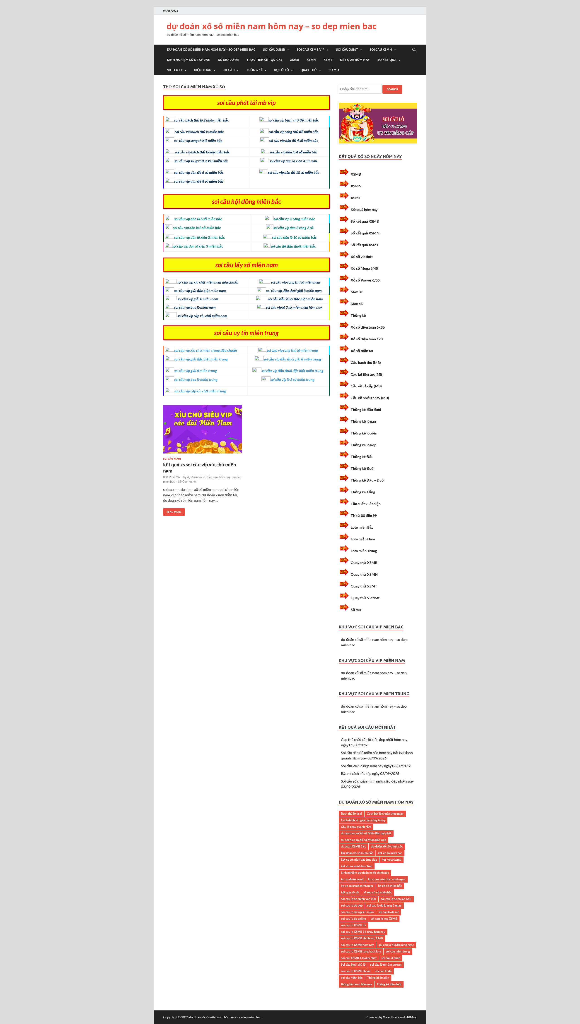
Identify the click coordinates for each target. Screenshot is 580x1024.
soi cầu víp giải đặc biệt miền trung (201, 359)
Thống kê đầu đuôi (366, 409)
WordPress (391, 1017)
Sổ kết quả (386, 60)
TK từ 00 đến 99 (364, 515)
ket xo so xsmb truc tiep (356, 866)
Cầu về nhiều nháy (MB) (370, 398)
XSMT (328, 60)
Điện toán (203, 70)
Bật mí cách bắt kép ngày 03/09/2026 (370, 773)
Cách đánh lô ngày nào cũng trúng (363, 820)
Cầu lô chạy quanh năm (356, 826)
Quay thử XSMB (364, 562)
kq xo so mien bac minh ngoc (386, 879)
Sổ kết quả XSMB (365, 221)
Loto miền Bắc (362, 527)
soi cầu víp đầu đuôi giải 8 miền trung (292, 359)
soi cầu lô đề (383, 971)
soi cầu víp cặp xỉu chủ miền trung (200, 391)
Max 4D (357, 303)
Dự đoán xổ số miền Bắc (357, 853)
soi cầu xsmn (381, 49)
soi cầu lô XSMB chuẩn (355, 971)
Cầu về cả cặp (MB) (366, 386)
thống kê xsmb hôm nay (356, 984)
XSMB (294, 60)
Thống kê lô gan (363, 421)
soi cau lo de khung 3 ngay (384, 905)
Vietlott (174, 70)
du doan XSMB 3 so (353, 846)
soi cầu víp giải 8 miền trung (195, 370)
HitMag (411, 1017)
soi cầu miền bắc (351, 977)
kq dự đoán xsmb (352, 879)
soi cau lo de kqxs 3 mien (357, 912)
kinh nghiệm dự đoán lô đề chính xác (365, 872)
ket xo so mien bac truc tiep (359, 859)
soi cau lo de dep (351, 905)
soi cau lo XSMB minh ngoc (396, 945)
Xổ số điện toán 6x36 (368, 327)
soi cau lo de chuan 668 (396, 899)
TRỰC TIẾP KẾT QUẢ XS (264, 60)
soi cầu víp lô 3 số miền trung (292, 379)
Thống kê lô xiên (364, 433)
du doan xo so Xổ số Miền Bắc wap (363, 840)
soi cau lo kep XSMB (384, 918)
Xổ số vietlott (362, 256)
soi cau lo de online (353, 918)
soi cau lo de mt (388, 912)
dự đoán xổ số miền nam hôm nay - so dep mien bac (225, 1017)
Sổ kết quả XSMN (365, 233)
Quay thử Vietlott (365, 598)
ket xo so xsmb (391, 859)
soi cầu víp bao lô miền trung (196, 379)
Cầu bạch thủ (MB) (366, 362)
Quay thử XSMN (364, 574)
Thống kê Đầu (362, 456)
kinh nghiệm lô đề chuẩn (188, 60)
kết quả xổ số (350, 892)
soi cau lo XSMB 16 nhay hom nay (363, 931)
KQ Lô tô (281, 70)
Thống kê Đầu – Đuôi (367, 480)
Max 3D (357, 292)
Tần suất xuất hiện (366, 503)
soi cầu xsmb (274, 49)
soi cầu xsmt (347, 49)
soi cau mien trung (398, 951)
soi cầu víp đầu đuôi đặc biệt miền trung (292, 370)
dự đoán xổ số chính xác (387, 846)
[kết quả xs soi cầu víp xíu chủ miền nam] (202, 431)
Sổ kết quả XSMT (365, 245)
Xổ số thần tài (362, 350)
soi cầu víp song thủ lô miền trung (292, 350)
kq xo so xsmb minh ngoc (357, 886)
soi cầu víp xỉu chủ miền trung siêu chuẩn (205, 350)
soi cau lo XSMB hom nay (357, 945)
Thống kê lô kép (363, 445)
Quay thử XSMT (364, 586)
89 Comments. (187, 481)
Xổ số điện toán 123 (367, 339)
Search (392, 89)
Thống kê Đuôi (362, 468)
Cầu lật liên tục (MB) (367, 374)
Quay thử (308, 70)
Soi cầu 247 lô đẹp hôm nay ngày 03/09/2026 (376, 766)
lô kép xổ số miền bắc (377, 892)
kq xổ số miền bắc (390, 886)
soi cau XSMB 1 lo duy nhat (359, 958)
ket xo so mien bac (390, 853)
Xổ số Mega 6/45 (364, 268)
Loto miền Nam (363, 539)
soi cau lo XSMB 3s (353, 925)
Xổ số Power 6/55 (365, 280)
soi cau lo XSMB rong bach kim (361, 951)
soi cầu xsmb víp (310, 49)
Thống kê (254, 70)
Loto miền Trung (364, 551)
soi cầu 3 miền (390, 958)
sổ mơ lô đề (228, 60)
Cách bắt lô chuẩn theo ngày (385, 813)
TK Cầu (229, 70)
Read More (172, 510)
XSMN (311, 60)
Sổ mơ (334, 70)
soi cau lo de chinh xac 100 (358, 899)
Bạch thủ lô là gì (351, 813)
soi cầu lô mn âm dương (385, 964)
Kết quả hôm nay (355, 60)
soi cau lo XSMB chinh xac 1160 (362, 938)
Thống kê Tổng (363, 492)
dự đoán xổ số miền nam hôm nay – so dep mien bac (272, 26)
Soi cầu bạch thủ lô (353, 964)
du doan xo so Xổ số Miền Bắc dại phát (366, 833)
